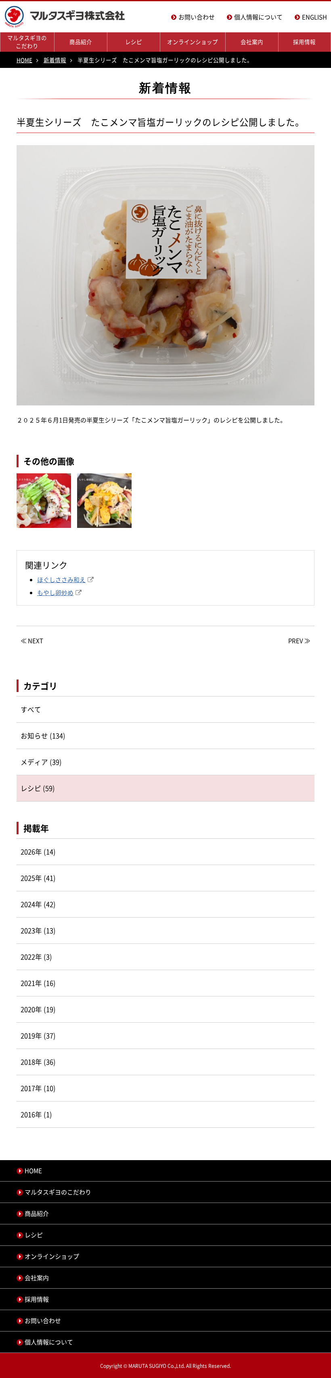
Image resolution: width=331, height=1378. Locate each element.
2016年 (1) (36, 1114)
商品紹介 (80, 42)
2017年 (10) (38, 1088)
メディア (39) (41, 762)
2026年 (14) (38, 852)
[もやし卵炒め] (104, 533)
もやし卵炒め (55, 592)
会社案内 (252, 42)
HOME (24, 60)
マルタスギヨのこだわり (27, 42)
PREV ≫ (299, 640)
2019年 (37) (38, 1035)
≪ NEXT (32, 640)
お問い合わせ (196, 17)
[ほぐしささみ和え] (44, 533)
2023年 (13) (38, 930)
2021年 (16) (38, 983)
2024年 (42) (38, 904)
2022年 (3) (36, 957)
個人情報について (258, 17)
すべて (31, 709)
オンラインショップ (192, 42)
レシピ (133, 42)
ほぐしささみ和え (61, 579)
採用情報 (304, 42)
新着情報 (55, 60)
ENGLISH (314, 17)
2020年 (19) (38, 1009)
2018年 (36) (38, 1062)
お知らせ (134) (43, 736)
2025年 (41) (38, 878)
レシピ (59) (38, 788)
